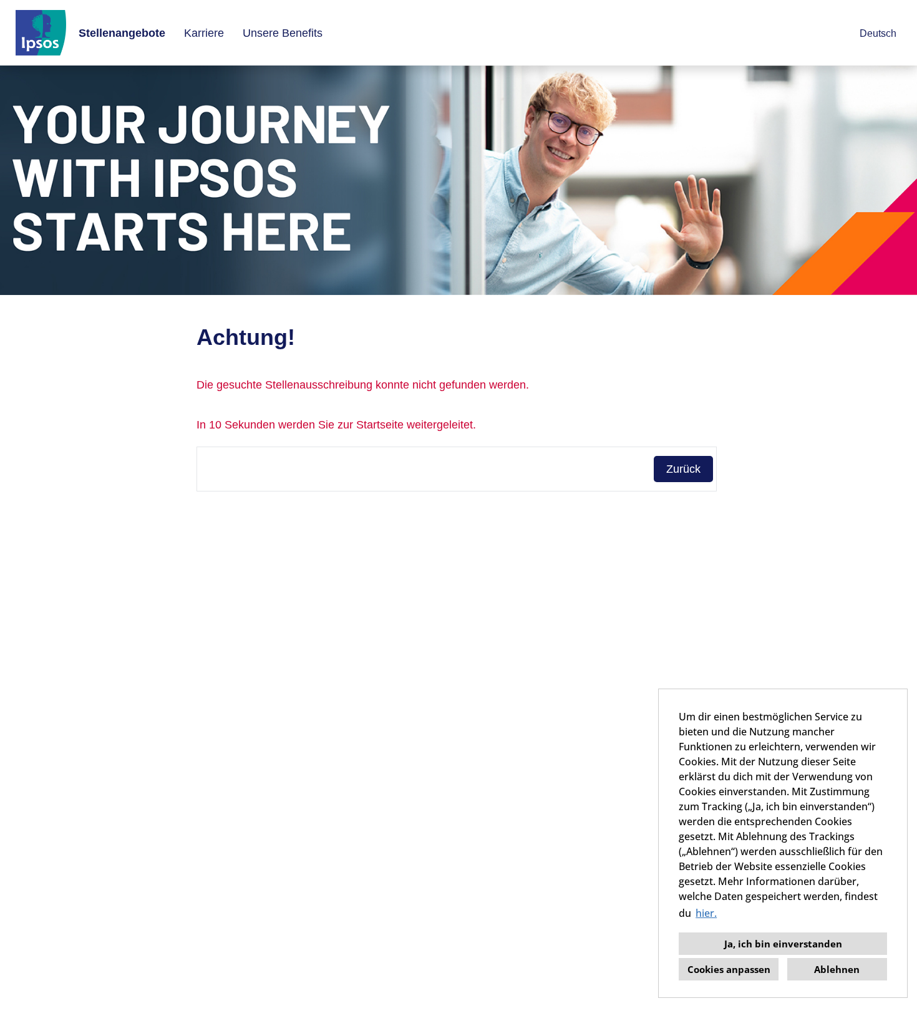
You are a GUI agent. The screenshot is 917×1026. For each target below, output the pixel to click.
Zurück (683, 469)
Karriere (204, 33)
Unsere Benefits (283, 33)
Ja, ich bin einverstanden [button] (783, 943)
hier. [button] (706, 913)
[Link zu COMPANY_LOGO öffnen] (41, 32)
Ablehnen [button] (837, 969)
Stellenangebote (122, 33)
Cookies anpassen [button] (728, 969)
